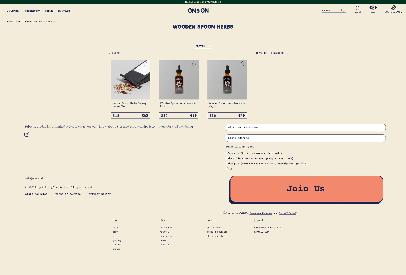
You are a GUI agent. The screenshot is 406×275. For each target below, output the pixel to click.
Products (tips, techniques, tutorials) (255, 153)
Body (115, 232)
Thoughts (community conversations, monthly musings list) (268, 163)
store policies (37, 194)
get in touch (214, 227)
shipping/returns (217, 236)
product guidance (217, 232)
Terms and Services (260, 213)
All (230, 169)
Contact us (166, 236)
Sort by (261, 53)
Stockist (165, 244)
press (163, 240)
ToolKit (117, 244)
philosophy (166, 227)
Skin (115, 227)
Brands (27, 21)
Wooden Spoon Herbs (44, 21)
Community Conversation (268, 227)
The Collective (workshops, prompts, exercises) (260, 158)
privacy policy (100, 194)
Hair (115, 236)
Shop (18, 21)
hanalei (164, 232)
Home (10, 21)
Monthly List (261, 232)
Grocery (117, 240)
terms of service (68, 194)
